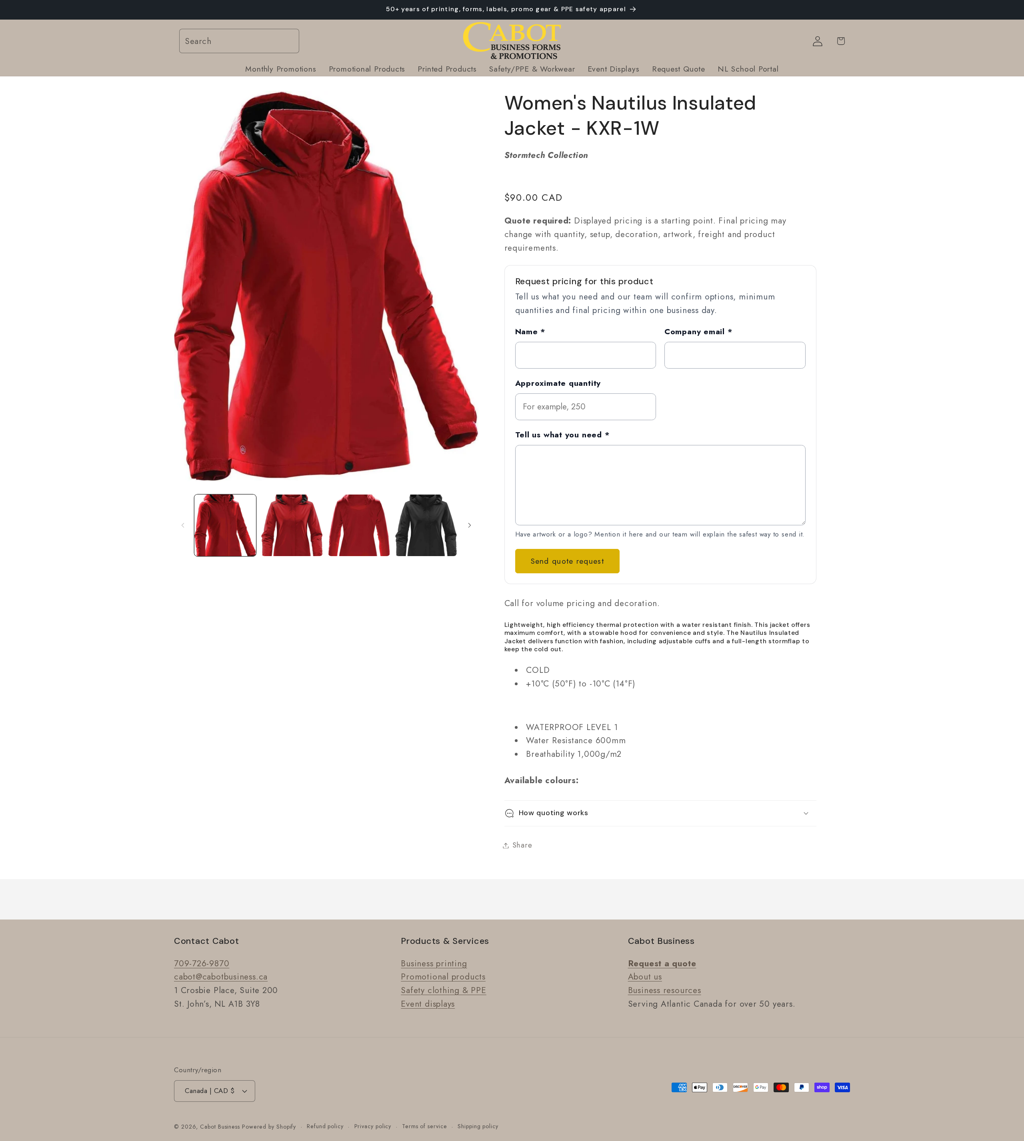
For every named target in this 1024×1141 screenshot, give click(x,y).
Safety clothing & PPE (443, 991)
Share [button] (522, 845)
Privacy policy (373, 1126)
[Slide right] (469, 525)
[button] (660, 813)
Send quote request (567, 561)
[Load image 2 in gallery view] (292, 525)
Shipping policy (478, 1126)
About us (645, 977)
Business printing (434, 963)
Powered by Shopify (269, 1127)
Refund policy (325, 1126)
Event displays (428, 1004)
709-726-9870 (201, 963)
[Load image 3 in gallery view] (359, 525)
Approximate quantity (558, 382)
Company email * (698, 331)
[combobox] (239, 41)
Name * (530, 331)
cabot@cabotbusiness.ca (221, 977)
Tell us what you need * (562, 434)
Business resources (664, 991)
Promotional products (443, 977)
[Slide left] (183, 525)
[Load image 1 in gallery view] (225, 525)
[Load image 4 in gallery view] (426, 525)
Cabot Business (221, 1127)
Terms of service (424, 1126)
